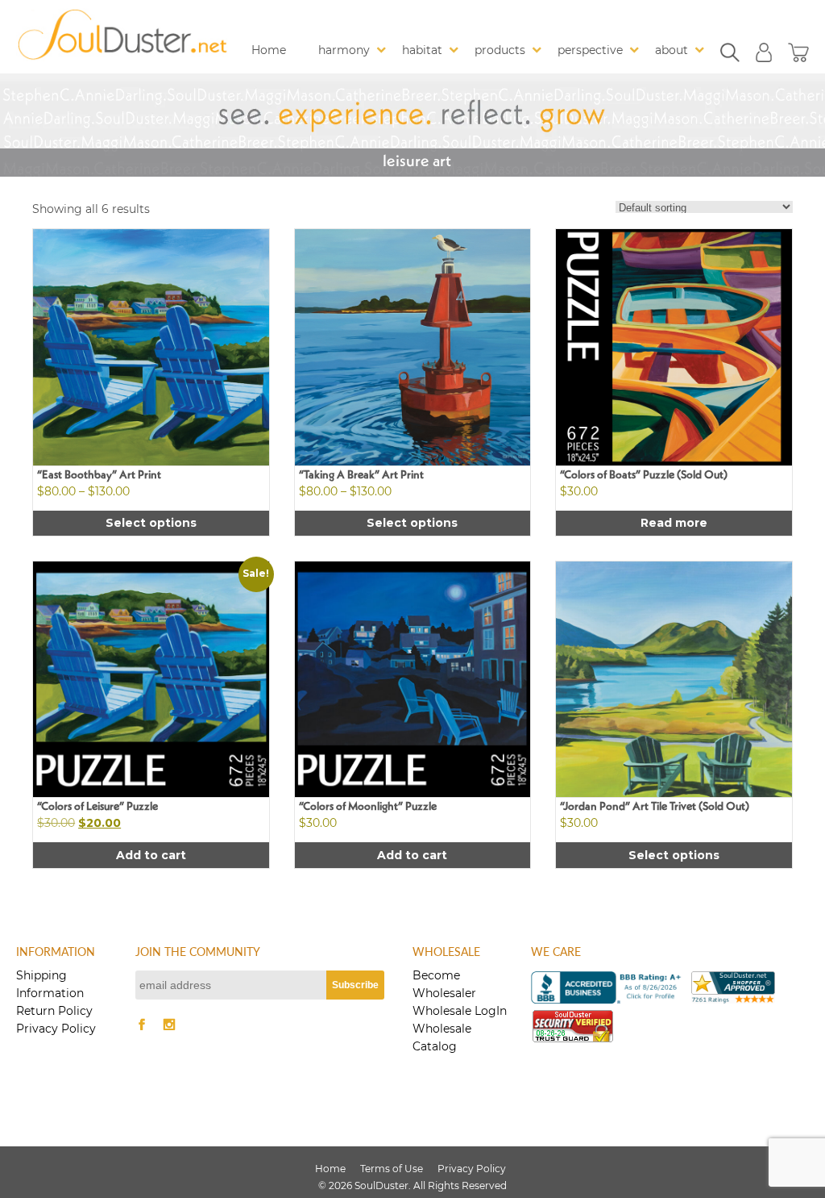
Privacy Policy (56, 1028)
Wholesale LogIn (459, 1011)
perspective (590, 50)
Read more (674, 523)
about (671, 50)
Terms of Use (391, 1169)
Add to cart (151, 855)
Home (268, 50)
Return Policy (54, 1011)
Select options (151, 523)
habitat (422, 50)
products (500, 50)
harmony (344, 50)
